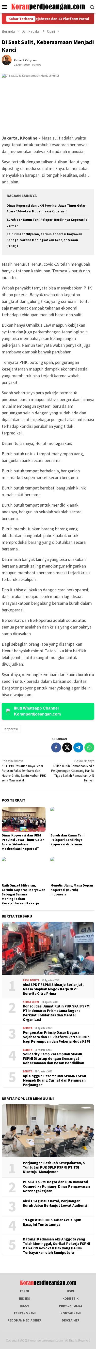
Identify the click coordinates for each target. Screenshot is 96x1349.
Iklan (24, 1306)
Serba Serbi (31, 1002)
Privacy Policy (70, 1306)
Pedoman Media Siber (25, 1320)
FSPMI (24, 1291)
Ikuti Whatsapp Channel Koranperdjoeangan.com (37, 711)
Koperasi (11, 729)
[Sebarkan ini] (56, 747)
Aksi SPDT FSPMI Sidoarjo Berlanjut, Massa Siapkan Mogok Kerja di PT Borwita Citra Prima (53, 989)
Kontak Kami (71, 1313)
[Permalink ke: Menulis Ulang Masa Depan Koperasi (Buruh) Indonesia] (72, 869)
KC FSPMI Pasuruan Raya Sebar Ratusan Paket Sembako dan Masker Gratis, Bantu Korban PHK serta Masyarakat (24, 770)
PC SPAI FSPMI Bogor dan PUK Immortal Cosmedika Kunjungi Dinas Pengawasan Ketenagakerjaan (56, 1186)
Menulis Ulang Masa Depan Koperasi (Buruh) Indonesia (71, 889)
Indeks (24, 1298)
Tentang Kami (25, 1313)
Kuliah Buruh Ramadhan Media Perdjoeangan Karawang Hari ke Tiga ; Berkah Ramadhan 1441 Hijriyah (72, 770)
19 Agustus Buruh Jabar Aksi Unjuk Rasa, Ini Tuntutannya (52, 1222)
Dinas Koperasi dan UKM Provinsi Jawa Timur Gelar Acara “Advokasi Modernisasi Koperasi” (23, 842)
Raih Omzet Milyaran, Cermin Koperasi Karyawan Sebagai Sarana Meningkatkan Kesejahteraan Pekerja (44, 240)
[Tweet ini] (67, 747)
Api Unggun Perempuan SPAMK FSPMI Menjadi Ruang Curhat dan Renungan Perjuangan (54, 1080)
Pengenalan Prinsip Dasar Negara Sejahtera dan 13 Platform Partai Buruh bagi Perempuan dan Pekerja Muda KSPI (56, 1037)
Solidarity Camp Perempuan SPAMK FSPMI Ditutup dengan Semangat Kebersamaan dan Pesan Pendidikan (53, 1058)
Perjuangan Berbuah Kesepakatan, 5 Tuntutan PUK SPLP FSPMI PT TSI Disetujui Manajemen (54, 1167)
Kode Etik (71, 1298)
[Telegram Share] (78, 747)
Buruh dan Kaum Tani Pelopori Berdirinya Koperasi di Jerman (67, 839)
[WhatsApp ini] (89, 747)
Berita (34, 980)
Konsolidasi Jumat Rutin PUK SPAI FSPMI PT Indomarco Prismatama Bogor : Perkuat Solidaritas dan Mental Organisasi (56, 1013)
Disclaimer (71, 1320)
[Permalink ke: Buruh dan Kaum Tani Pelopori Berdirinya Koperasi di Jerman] (72, 819)
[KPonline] (48, 6)
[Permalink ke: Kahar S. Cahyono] (9, 62)
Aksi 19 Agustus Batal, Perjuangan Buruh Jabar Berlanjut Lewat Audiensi (55, 1203)
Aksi (26, 980)
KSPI (70, 1291)
